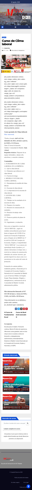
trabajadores (21, 50)
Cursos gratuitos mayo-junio (14, 403)
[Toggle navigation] (15, 27)
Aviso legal (25, 482)
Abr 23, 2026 (9, 407)
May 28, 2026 (9, 389)
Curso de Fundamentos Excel (9, 315)
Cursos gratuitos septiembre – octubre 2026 (14, 368)
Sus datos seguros (15, 482)
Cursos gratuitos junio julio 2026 (14, 385)
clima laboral (14, 50)
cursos (4, 37)
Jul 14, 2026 (9, 371)
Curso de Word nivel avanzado (21, 314)
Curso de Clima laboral (13, 42)
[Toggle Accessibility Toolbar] (28, 486)
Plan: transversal (9, 134)
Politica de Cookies (24, 487)
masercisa (7, 48)
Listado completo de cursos (12, 428)
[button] (29, 27)
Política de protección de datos (21, 477)
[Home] (2, 27)
